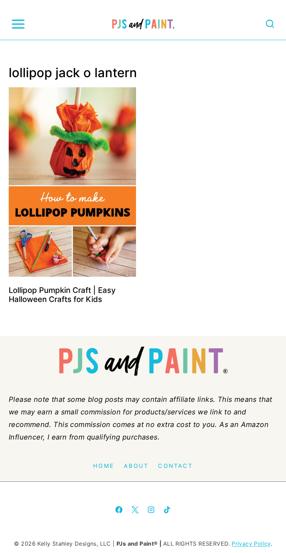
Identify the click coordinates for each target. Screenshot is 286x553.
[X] (135, 510)
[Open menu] (18, 24)
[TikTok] (167, 510)
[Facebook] (119, 510)
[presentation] (72, 183)
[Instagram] (151, 510)
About (136, 465)
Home (103, 465)
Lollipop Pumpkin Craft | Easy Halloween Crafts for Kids (62, 295)
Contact (175, 465)
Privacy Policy (251, 543)
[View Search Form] (270, 24)
